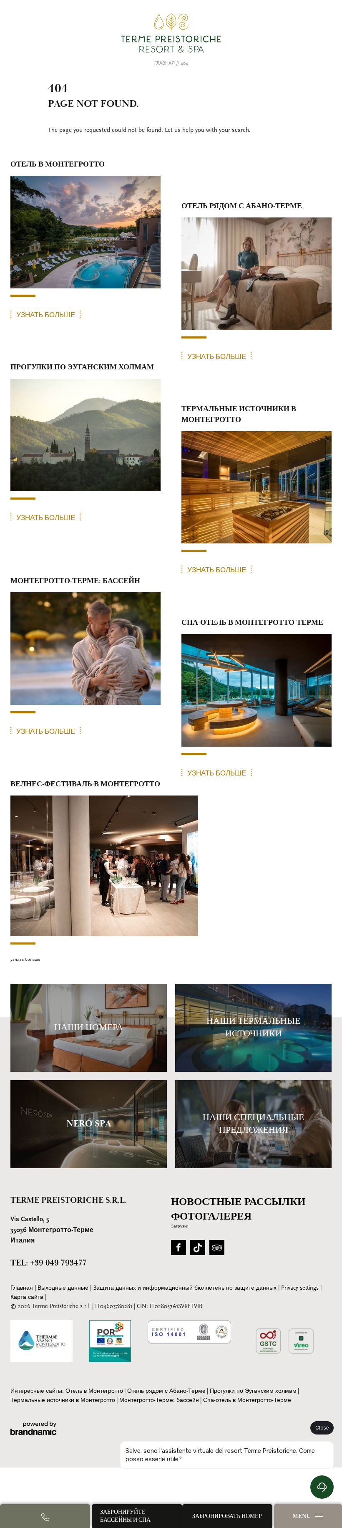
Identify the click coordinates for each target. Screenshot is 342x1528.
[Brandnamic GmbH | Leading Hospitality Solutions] (33, 1428)
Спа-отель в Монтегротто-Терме (247, 1400)
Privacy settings (300, 1288)
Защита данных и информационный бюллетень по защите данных (185, 1288)
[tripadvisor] (216, 1250)
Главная (165, 63)
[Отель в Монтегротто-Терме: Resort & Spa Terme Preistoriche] (171, 33)
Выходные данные (64, 1288)
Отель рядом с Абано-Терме (166, 1391)
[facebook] (178, 1250)
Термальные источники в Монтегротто (62, 1400)
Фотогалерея (211, 1216)
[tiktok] (197, 1250)
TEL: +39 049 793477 (48, 1263)
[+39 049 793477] (45, 1516)
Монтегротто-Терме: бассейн (159, 1400)
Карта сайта (27, 1297)
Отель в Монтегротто (94, 1391)
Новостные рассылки (238, 1201)
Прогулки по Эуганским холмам (253, 1391)
